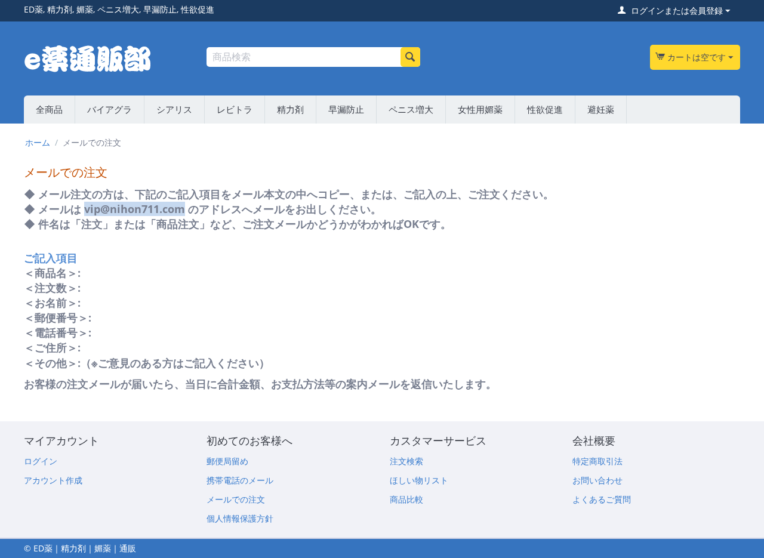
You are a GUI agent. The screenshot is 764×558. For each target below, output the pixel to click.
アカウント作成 (53, 480)
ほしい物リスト (419, 480)
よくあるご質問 (601, 499)
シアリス (174, 109)
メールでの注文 (236, 499)
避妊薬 (600, 109)
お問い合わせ (597, 480)
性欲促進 (545, 109)
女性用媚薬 (480, 109)
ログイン (40, 461)
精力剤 (290, 109)
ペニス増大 (411, 109)
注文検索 (406, 461)
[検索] (410, 57)
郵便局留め (227, 461)
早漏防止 (346, 109)
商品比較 (406, 499)
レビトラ (234, 109)
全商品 (49, 109)
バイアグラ (109, 109)
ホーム (37, 142)
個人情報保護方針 (240, 518)
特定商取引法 (597, 461)
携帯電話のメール (240, 480)
